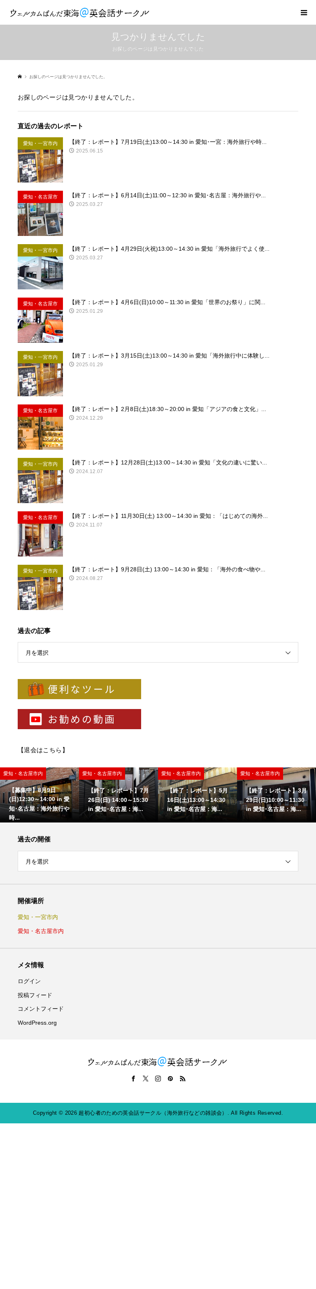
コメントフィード (41, 1008)
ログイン (29, 981)
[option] (39, 794)
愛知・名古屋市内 (41, 931)
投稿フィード (35, 995)
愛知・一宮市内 (38, 917)
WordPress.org (37, 1022)
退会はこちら (43, 750)
